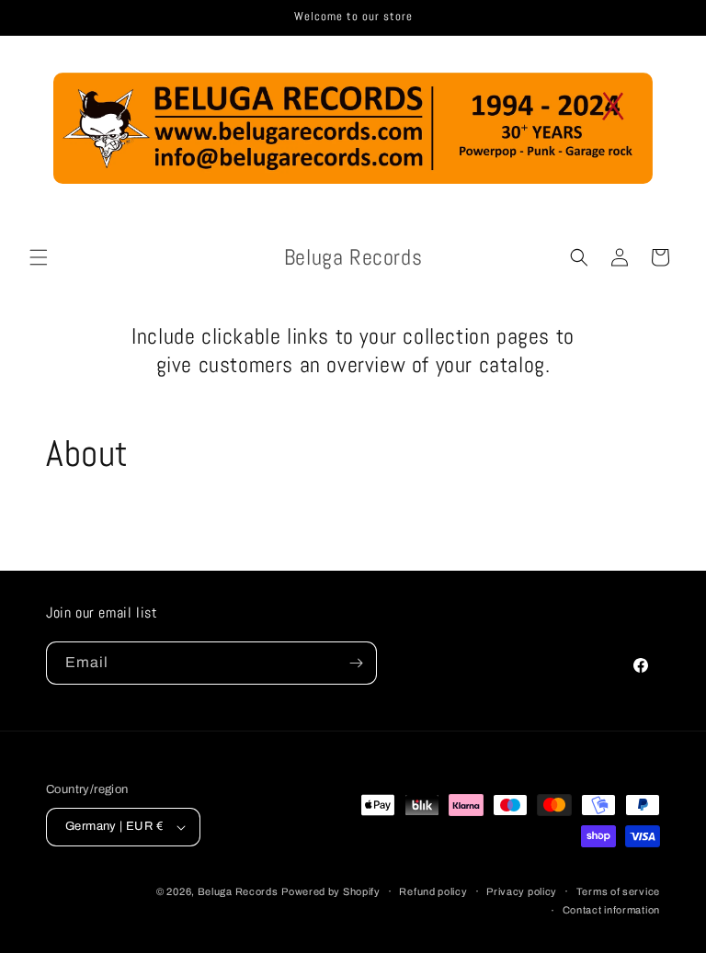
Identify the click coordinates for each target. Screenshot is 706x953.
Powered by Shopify (331, 891)
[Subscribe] (356, 663)
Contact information (611, 909)
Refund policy (433, 891)
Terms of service (618, 891)
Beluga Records (238, 891)
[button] (38, 257)
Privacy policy (521, 891)
